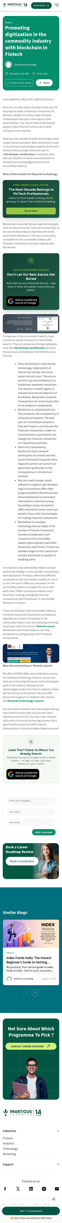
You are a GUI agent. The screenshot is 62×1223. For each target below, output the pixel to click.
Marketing (9, 1154)
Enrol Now (31, 211)
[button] (35, 992)
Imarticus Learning (25, 64)
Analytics (8, 1143)
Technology (10, 1149)
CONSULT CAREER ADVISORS (27, 1046)
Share (46, 82)
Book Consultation (22, 861)
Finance (8, 1138)
